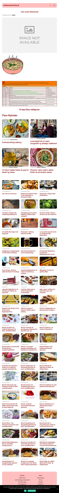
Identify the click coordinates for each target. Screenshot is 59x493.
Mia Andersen (14, 139)
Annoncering (40, 478)
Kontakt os (41, 484)
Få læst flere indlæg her (29, 109)
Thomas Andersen (41, 138)
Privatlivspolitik (31, 490)
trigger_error (12, 104)
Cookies (40, 482)
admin (13, 15)
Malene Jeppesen (41, 167)
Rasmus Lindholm (13, 167)
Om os (40, 480)
